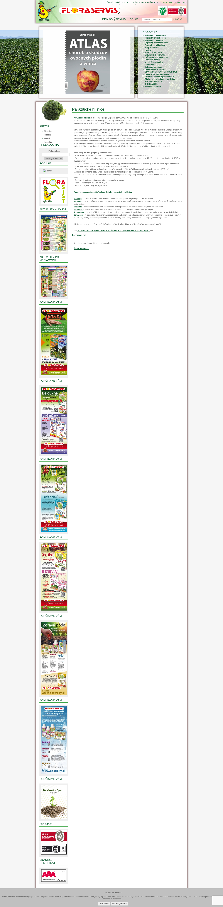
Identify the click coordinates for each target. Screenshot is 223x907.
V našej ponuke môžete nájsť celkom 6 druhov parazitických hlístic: (103, 192)
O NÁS (116, 2)
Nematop (77, 199)
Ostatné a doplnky (152, 60)
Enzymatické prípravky (155, 55)
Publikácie (149, 65)
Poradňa (47, 135)
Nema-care (78, 215)
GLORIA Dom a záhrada (155, 69)
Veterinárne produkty (154, 62)
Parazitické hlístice (153, 86)
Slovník (47, 138)
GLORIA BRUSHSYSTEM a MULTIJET (161, 72)
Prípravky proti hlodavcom (156, 43)
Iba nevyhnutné (119, 903)
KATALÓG (107, 19)
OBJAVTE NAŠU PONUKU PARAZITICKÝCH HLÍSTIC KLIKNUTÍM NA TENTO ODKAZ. (113, 231)
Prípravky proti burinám (155, 45)
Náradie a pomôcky (153, 82)
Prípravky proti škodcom (155, 38)
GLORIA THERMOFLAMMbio (157, 74)
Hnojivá (148, 50)
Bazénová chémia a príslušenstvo (159, 77)
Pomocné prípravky (153, 52)
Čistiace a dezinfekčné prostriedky (160, 79)
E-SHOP (134, 19)
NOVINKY (121, 19)
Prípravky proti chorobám (156, 35)
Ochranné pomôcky (153, 67)
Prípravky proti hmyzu (154, 40)
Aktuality (48, 131)
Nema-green (79, 212)
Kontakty (48, 142)
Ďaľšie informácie (81, 249)
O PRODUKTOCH (127, 2)
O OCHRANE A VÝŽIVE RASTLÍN (148, 2)
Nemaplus (78, 207)
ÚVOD (109, 2)
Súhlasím (104, 903)
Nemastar (78, 201)
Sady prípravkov (152, 48)
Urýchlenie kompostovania (156, 57)
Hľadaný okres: (54, 151)
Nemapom (78, 209)
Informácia (79, 235)
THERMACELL (151, 84)
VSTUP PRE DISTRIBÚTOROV (175, 2)
